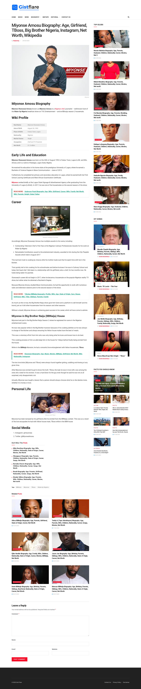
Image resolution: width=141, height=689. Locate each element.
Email (13, 649)
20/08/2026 (98, 151)
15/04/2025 (114, 256)
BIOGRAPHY (35, 17)
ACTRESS (98, 108)
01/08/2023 (117, 434)
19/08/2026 (98, 212)
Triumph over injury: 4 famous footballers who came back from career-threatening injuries (110, 386)
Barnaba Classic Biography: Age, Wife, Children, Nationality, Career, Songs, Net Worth (27, 466)
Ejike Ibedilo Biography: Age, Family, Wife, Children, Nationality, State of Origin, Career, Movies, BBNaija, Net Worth (30, 556)
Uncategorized (100, 77)
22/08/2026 (98, 89)
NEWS (27, 17)
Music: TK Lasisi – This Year (107, 286)
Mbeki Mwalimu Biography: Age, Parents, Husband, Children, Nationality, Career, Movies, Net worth (110, 84)
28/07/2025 (56, 561)
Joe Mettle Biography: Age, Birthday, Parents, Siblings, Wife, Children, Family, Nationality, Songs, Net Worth (110, 321)
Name (14, 640)
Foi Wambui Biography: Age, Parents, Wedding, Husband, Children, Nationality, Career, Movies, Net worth (110, 115)
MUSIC (20, 17)
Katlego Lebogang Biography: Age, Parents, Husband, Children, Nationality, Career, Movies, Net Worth (110, 146)
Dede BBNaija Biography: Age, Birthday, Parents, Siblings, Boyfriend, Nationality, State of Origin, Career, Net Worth (29, 589)
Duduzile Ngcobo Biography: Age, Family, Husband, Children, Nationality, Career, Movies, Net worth (110, 178)
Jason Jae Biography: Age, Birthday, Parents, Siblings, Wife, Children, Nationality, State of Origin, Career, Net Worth (70, 556)
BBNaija (18, 487)
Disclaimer (126, 682)
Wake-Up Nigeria (43, 487)
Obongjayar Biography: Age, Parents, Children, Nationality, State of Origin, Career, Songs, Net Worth (28, 458)
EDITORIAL (54, 17)
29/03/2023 (26, 40)
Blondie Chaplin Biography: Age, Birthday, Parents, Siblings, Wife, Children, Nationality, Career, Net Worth (111, 251)
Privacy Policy (117, 682)
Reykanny (16, 40)
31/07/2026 (16, 525)
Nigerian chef (60, 109)
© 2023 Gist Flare (17, 682)
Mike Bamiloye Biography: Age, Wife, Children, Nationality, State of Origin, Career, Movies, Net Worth (28, 450)
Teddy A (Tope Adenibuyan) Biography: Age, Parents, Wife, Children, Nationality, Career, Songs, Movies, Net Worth (70, 523)
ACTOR (96, 405)
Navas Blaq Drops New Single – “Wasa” (111, 356)
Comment (15, 614)
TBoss (33, 487)
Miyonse (15, 182)
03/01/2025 (114, 326)
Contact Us (66, 17)
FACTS (98, 380)
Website (54, 649)
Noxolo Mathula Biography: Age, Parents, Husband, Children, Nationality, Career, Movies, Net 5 (110, 53)
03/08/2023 (117, 412)
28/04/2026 (16, 561)
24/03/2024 (99, 390)
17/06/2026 (56, 528)
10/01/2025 (114, 289)
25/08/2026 (98, 58)
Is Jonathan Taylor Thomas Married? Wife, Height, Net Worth (101, 409)
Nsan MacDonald (104, 256)
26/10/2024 (114, 358)
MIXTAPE (46, 17)
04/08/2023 (98, 414)
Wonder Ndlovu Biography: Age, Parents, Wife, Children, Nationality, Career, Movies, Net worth (28, 479)
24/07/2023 (98, 455)
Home (14, 17)
